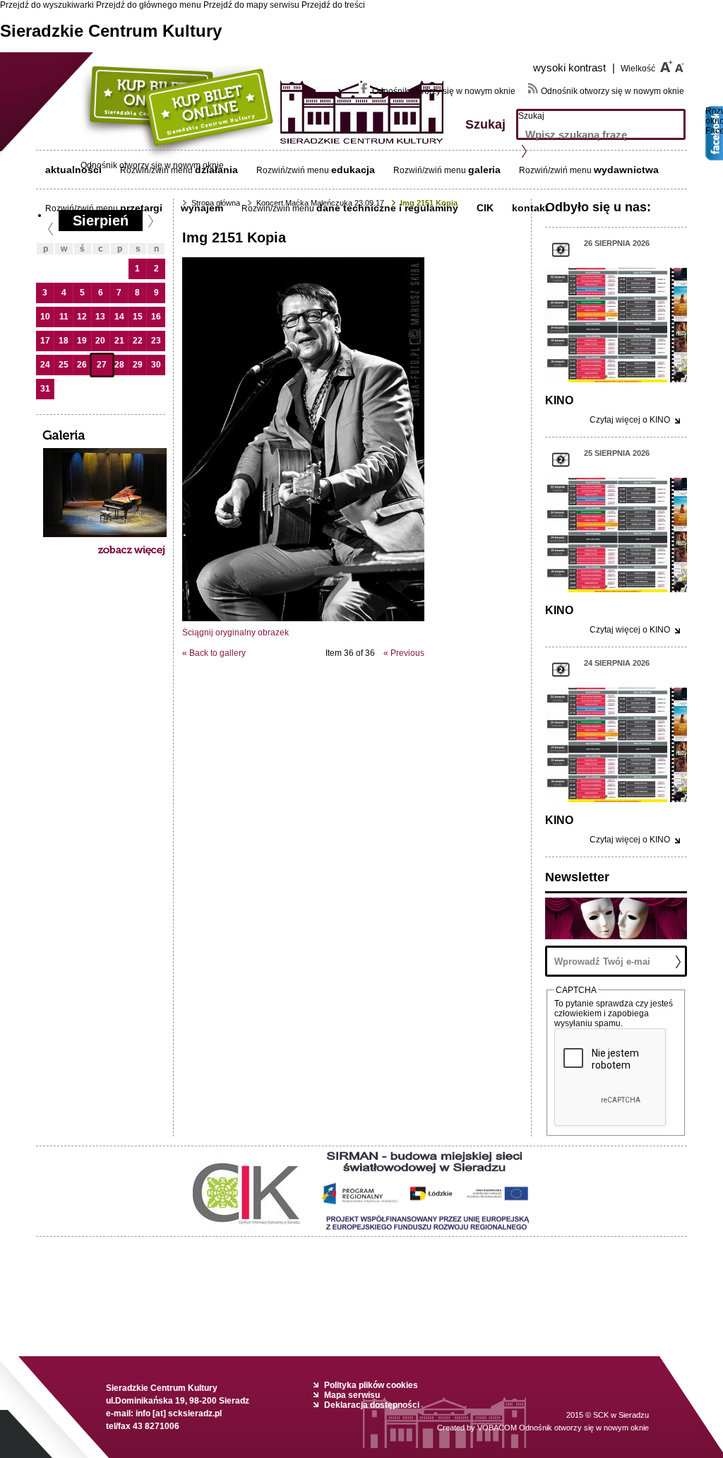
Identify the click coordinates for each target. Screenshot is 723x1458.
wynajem (202, 207)
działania (216, 169)
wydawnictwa (626, 169)
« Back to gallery (214, 653)
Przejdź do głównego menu (148, 5)
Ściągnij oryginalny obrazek (235, 632)
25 (63, 365)
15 (138, 317)
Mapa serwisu (352, 1395)
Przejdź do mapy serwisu (251, 5)
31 (45, 389)
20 (100, 341)
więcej (630, 420)
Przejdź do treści (333, 5)
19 (82, 341)
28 (119, 365)
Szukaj (531, 116)
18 (63, 341)
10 (45, 317)
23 (156, 341)
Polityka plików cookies (371, 1385)
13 (100, 317)
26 (82, 365)
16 (156, 317)
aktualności (73, 169)
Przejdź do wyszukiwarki (47, 5)
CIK (485, 207)
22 (138, 341)
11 (63, 317)
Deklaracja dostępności (371, 1405)
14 (119, 317)
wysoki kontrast (574, 67)
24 (45, 365)
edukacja (353, 169)
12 (82, 317)
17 (45, 341)
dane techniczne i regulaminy (387, 207)
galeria (484, 169)
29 (138, 365)
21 (119, 341)
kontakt (530, 207)
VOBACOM (563, 1427)
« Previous (403, 653)
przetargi (141, 207)
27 (102, 365)
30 (156, 365)
